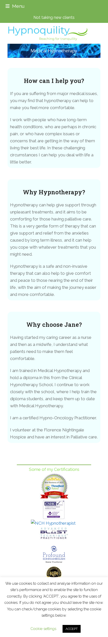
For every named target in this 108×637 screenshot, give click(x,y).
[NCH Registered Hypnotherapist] (54, 523)
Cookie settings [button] (43, 628)
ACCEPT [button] (72, 629)
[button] (15, 6)
